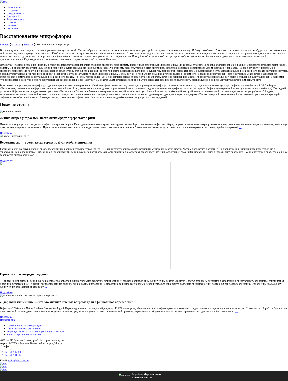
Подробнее (6, 133)
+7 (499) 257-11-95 (10, 354)
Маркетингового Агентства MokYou (146, 376)
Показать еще (7, 319)
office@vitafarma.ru (18, 360)
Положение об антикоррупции (24, 325)
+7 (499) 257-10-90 (10, 351)
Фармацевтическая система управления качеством (35, 331)
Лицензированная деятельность (25, 328)
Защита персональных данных (24, 334)
